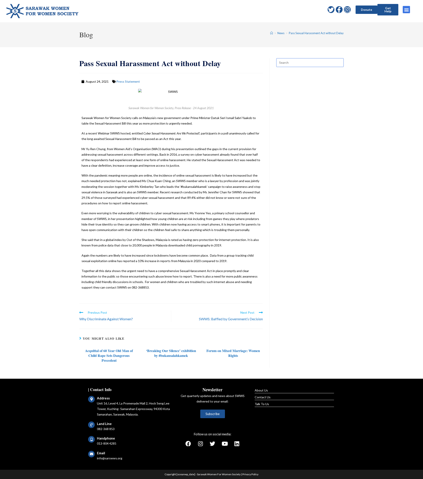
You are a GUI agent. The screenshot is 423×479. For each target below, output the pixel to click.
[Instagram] (347, 9)
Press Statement (128, 81)
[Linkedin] (236, 443)
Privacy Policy (250, 474)
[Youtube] (224, 443)
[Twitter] (331, 9)
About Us (261, 390)
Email (101, 453)
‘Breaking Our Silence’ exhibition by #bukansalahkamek (171, 353)
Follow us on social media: (212, 434)
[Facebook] (188, 443)
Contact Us (263, 397)
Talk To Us (262, 404)
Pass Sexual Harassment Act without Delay (316, 33)
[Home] (271, 33)
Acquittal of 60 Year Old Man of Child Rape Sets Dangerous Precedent (109, 355)
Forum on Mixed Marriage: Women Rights (233, 353)
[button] (366, 10)
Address (103, 398)
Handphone (106, 438)
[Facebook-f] (339, 9)
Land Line (104, 424)
